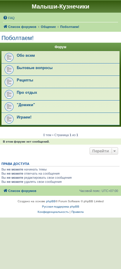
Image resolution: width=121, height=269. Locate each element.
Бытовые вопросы (35, 68)
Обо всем (26, 55)
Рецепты (25, 80)
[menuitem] (9, 17)
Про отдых (27, 92)
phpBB (51, 201)
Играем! (24, 117)
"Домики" (26, 105)
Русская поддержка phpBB (60, 206)
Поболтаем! (17, 38)
